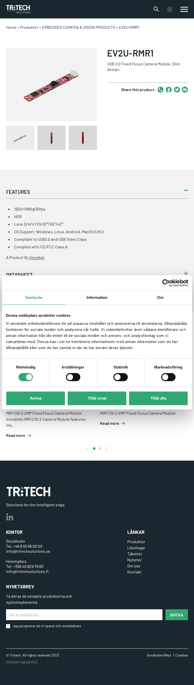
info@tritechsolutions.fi (27, 571)
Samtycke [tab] (33, 297)
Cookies (181, 655)
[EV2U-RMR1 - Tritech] (18, 9)
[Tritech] (28, 491)
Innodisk (36, 257)
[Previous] (88, 448)
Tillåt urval (97, 398)
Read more (15, 435)
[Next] (106, 448)
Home (11, 27)
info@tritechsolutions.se (28, 551)
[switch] (73, 377)
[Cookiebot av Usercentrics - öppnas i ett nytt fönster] (166, 283)
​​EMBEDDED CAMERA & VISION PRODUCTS (78, 27)
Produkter (29, 27)
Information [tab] (97, 297)
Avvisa (35, 398)
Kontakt (134, 571)
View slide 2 (100, 448)
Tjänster (134, 553)
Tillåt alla (158, 398)
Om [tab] (160, 297)
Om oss (133, 565)
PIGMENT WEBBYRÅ (21, 662)
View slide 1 (94, 448)
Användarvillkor (159, 655)
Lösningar (136, 547)
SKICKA (176, 614)
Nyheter (134, 559)
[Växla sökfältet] (156, 9)
